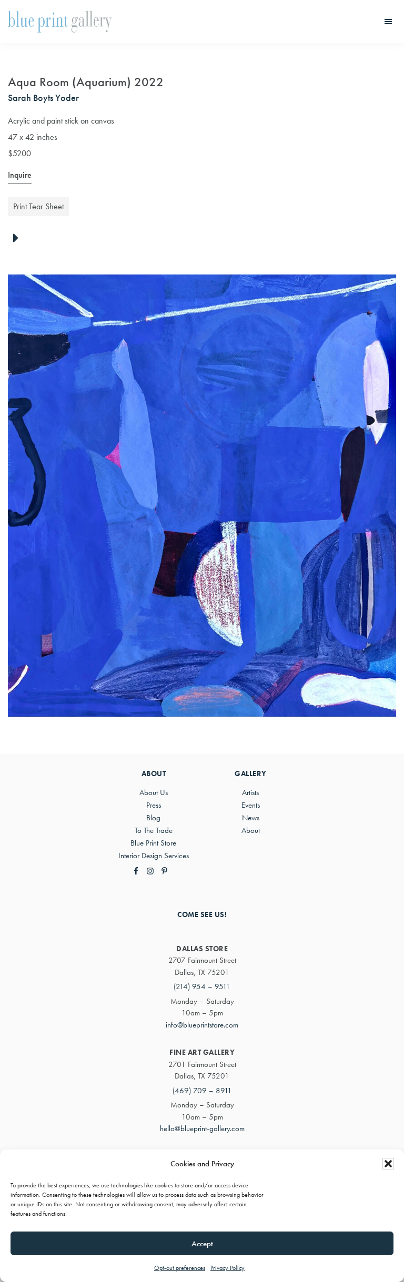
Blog (153, 817)
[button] (388, 1163)
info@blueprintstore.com (202, 1025)
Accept (202, 1243)
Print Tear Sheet (38, 206)
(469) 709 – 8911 (202, 1090)
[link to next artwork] (18, 239)
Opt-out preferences (179, 1268)
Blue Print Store (153, 843)
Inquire (20, 174)
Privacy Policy (227, 1268)
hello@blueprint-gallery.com (202, 1128)
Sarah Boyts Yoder (43, 97)
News (250, 817)
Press (153, 805)
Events (250, 805)
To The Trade (154, 830)
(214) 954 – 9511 (202, 986)
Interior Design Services (153, 855)
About (250, 830)
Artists (250, 792)
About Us (153, 792)
